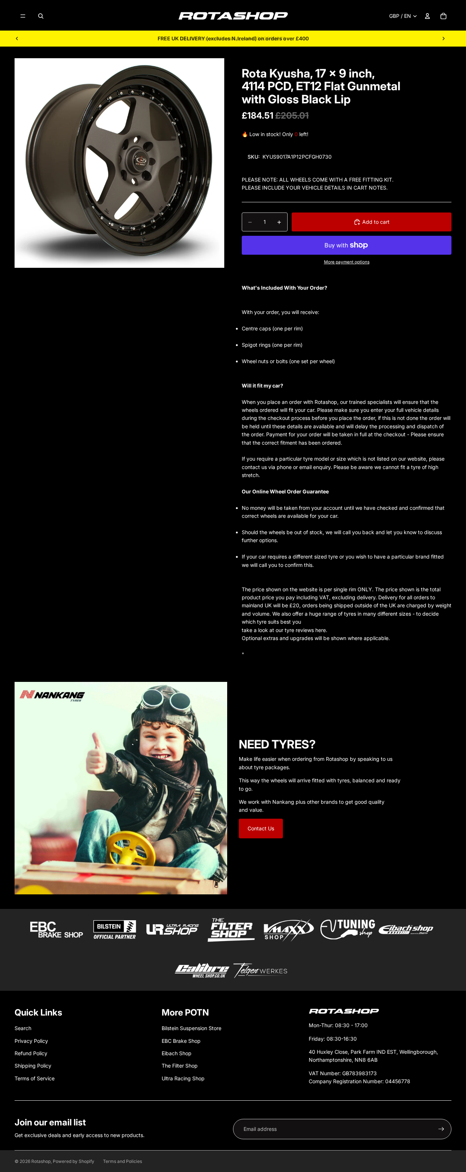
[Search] (41, 16)
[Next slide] (443, 39)
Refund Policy (31, 1053)
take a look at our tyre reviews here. (284, 630)
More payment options (347, 262)
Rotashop (41, 1161)
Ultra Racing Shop (183, 1078)
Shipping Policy (33, 1065)
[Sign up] (441, 1129)
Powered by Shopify (73, 1161)
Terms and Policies (122, 1161)
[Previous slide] (17, 39)
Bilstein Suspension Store (191, 1028)
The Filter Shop (180, 1065)
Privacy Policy (31, 1041)
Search (23, 1028)
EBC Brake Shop (181, 1041)
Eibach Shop (176, 1053)
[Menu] (23, 16)
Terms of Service (35, 1078)
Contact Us (261, 828)
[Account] (427, 16)
